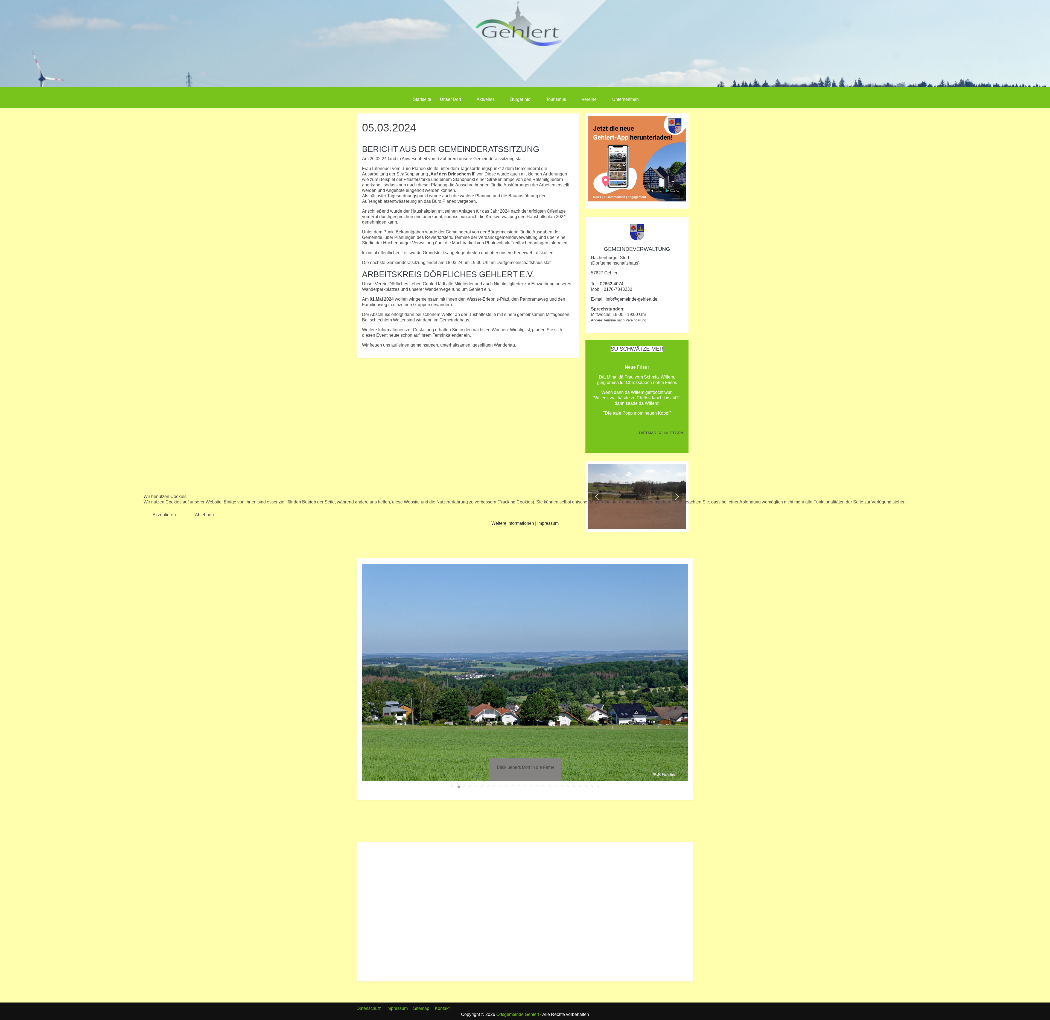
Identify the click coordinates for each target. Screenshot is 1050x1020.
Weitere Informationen (512, 523)
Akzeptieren (164, 514)
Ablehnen (204, 514)
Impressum (548, 523)
